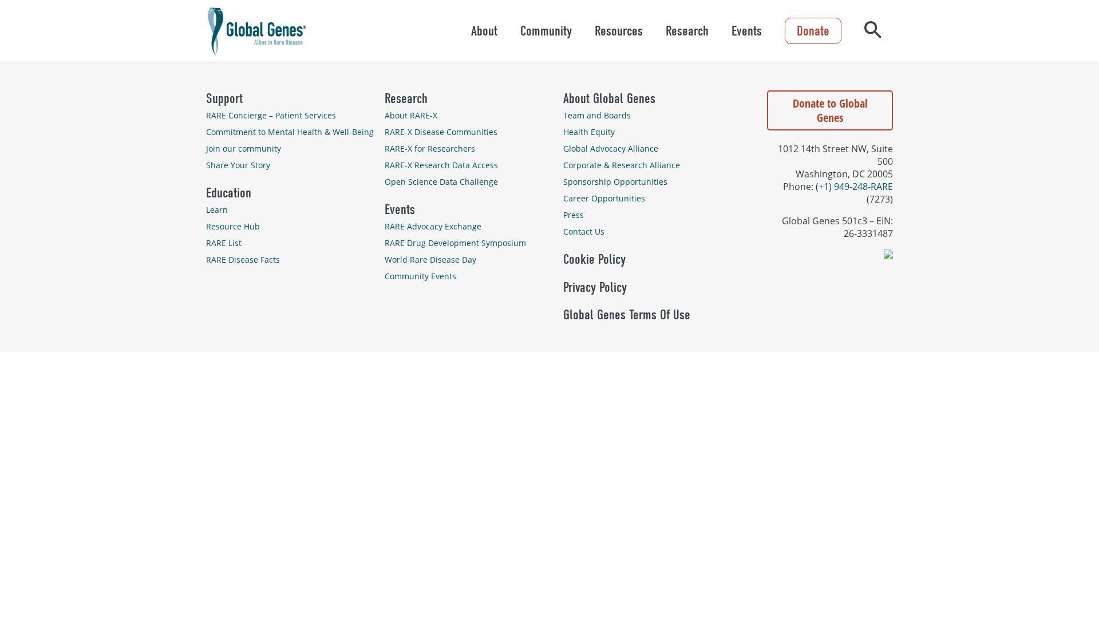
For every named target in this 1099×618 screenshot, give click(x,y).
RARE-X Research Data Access (441, 165)
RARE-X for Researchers (430, 148)
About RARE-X (411, 115)
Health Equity (589, 131)
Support (224, 98)
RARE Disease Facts (243, 259)
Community (546, 31)
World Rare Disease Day (430, 259)
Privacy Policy (595, 287)
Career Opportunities (604, 198)
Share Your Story (238, 165)
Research (687, 31)
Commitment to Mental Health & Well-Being (290, 131)
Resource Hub (233, 226)
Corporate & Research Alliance (621, 165)
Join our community (243, 148)
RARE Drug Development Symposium (455, 242)
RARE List (224, 242)
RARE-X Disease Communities (441, 131)
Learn (217, 209)
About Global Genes (609, 98)
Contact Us (583, 231)
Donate (813, 31)
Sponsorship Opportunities (615, 181)
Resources (619, 31)
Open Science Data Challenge (441, 181)
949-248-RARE (863, 186)
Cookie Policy (594, 259)
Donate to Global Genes (830, 110)
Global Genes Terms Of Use (626, 315)
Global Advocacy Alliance (610, 148)
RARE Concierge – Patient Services (271, 115)
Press (573, 214)
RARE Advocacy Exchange (433, 226)
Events (747, 31)
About (484, 31)
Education (228, 193)
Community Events (420, 276)
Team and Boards (597, 115)
